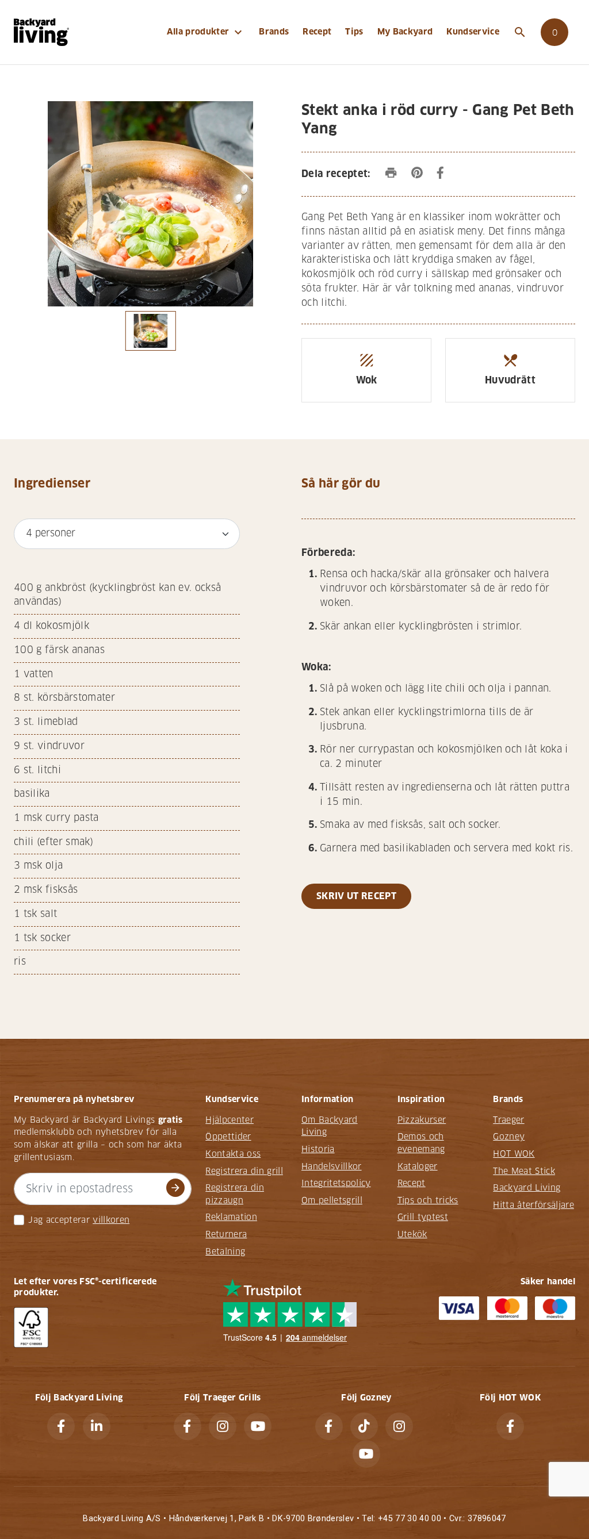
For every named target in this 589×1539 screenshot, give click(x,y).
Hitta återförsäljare (533, 1205)
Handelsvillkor (331, 1166)
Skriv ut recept (356, 896)
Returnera (226, 1234)
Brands (274, 31)
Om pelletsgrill (331, 1200)
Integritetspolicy (336, 1183)
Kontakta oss (233, 1154)
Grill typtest (422, 1217)
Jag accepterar (59, 1220)
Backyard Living (526, 1188)
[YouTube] (257, 1426)
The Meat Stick (524, 1171)
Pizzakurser (421, 1120)
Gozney (509, 1136)
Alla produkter (206, 32)
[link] (554, 32)
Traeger (508, 1120)
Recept (317, 31)
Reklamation (231, 1217)
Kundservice (472, 31)
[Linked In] (96, 1426)
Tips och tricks (427, 1200)
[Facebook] (61, 1426)
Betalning (225, 1251)
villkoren (111, 1220)
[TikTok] (364, 1426)
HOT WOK (513, 1154)
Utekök (412, 1234)
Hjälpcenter (229, 1120)
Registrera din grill (244, 1171)
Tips (354, 31)
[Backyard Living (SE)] (41, 31)
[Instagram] (222, 1426)
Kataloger (417, 1166)
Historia (318, 1149)
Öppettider (228, 1136)
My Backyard (405, 31)
